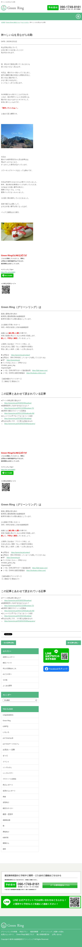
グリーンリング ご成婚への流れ (52, 932)
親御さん (6, 843)
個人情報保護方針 (43, 934)
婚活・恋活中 (8, 814)
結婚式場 (5, 837)
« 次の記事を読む (8, 643)
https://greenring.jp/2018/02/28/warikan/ (17, 403)
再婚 (4, 797)
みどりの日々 (25, 22)
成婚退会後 (6, 820)
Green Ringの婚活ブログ (13, 22)
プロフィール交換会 (9, 779)
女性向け (6, 802)
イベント (6, 762)
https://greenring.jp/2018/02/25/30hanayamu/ (19, 424)
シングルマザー (8, 773)
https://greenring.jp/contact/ (20, 355)
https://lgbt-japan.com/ (40, 370)
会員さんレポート (9, 657)
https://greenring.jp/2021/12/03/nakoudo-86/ (19, 413)
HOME (3, 22)
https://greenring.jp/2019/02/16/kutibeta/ (17, 418)
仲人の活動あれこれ (9, 668)
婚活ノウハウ (7, 663)
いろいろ (6, 732)
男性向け (6, 832)
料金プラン (24, 932)
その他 (5, 680)
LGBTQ (5, 726)
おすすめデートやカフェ (11, 744)
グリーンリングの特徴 (9, 932)
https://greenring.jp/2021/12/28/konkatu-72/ (19, 408)
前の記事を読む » (73, 643)
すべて (5, 756)
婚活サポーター (8, 808)
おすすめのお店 (8, 738)
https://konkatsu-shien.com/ (36, 373)
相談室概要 (34, 932)
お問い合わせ (57, 934)
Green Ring (7, 720)
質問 (4, 849)
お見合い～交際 (9, 750)
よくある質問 (7, 685)
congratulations (8, 715)
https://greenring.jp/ (13, 360)
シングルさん (7, 767)
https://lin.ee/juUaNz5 (8, 272)
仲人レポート (8, 785)
